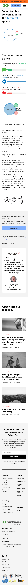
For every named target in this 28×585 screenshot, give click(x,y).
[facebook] (10, 556)
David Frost (5, 414)
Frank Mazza (5, 347)
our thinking (11, 308)
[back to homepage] (6, 5)
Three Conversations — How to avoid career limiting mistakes (14, 239)
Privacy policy (14, 463)
